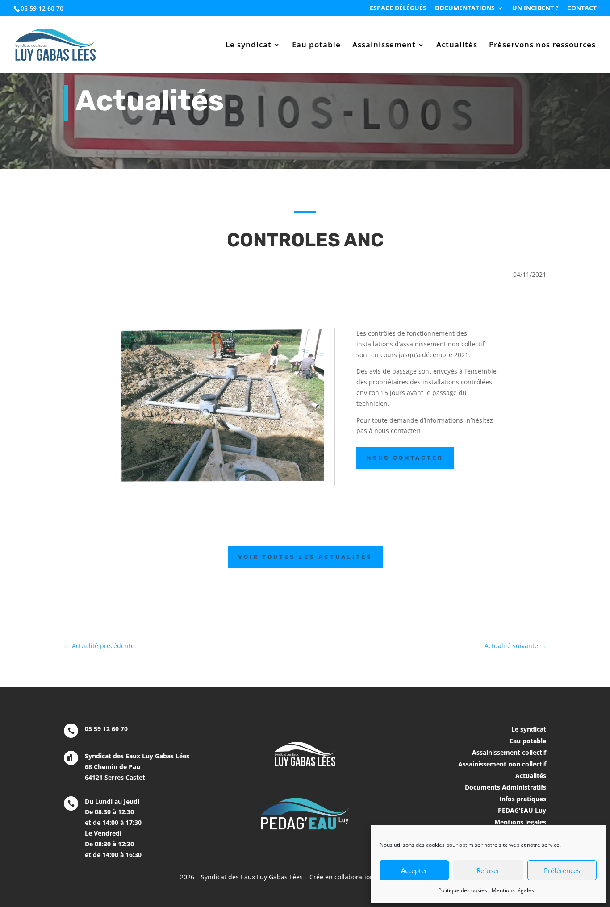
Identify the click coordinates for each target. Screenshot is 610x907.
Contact (582, 8)
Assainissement (384, 46)
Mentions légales (513, 890)
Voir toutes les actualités (305, 556)
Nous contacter (405, 457)
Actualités (456, 46)
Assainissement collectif (509, 752)
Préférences (562, 870)
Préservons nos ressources (542, 46)
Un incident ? (535, 8)
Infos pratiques (522, 799)
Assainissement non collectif (502, 764)
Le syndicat (249, 46)
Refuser (488, 870)
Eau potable (316, 46)
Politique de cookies (462, 890)
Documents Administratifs (505, 787)
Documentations (465, 8)
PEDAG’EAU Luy (522, 810)
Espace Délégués (398, 8)
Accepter (414, 870)
